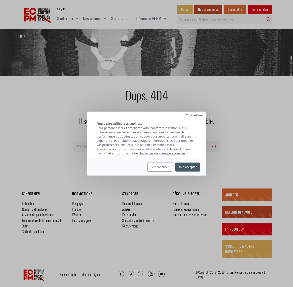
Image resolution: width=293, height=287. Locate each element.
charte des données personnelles (162, 153)
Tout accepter (188, 167)
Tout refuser (194, 115)
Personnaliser (160, 167)
